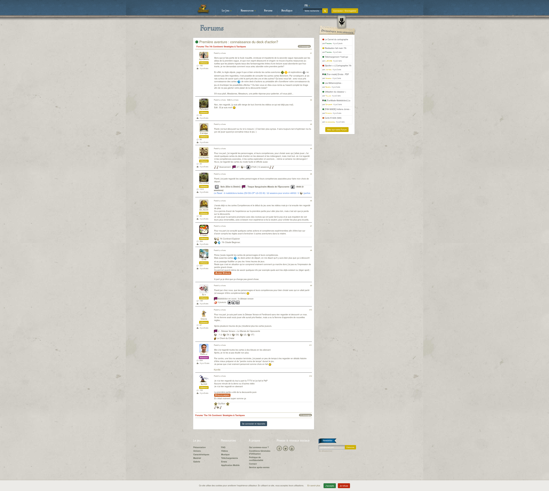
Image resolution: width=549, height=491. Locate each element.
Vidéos (224, 450)
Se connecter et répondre (253, 423)
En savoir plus (314, 485)
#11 (310, 345)
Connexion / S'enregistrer (344, 10)
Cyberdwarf (204, 158)
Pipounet (204, 235)
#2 (311, 100)
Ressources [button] (247, 10)
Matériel (197, 458)
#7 (311, 226)
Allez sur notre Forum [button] (337, 129)
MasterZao (204, 183)
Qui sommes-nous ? (259, 447)
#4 (311, 148)
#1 (311, 53)
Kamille (203, 354)
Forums (268, 10)
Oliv (204, 295)
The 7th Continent (214, 46)
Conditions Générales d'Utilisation (259, 452)
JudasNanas (204, 59)
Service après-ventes (259, 467)
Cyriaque (204, 133)
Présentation (199, 447)
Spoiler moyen (222, 395)
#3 (311, 124)
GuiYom (204, 384)
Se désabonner (325, 450)
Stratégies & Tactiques (235, 46)
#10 (310, 310)
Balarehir (203, 210)
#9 (311, 285)
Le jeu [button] (226, 10)
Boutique (286, 10)
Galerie (196, 461)
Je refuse (344, 485)
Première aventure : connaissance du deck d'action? (238, 41)
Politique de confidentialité (256, 459)
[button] (307, 5)
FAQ (223, 447)
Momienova (203, 109)
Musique (225, 454)
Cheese (204, 319)
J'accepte (329, 485)
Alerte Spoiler (222, 273)
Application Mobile (230, 465)
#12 (310, 376)
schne (203, 260)
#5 (311, 174)
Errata (224, 461)
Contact (253, 463)
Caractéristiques (201, 454)
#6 (311, 200)
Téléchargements (229, 458)
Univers (197, 450)
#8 (311, 250)
